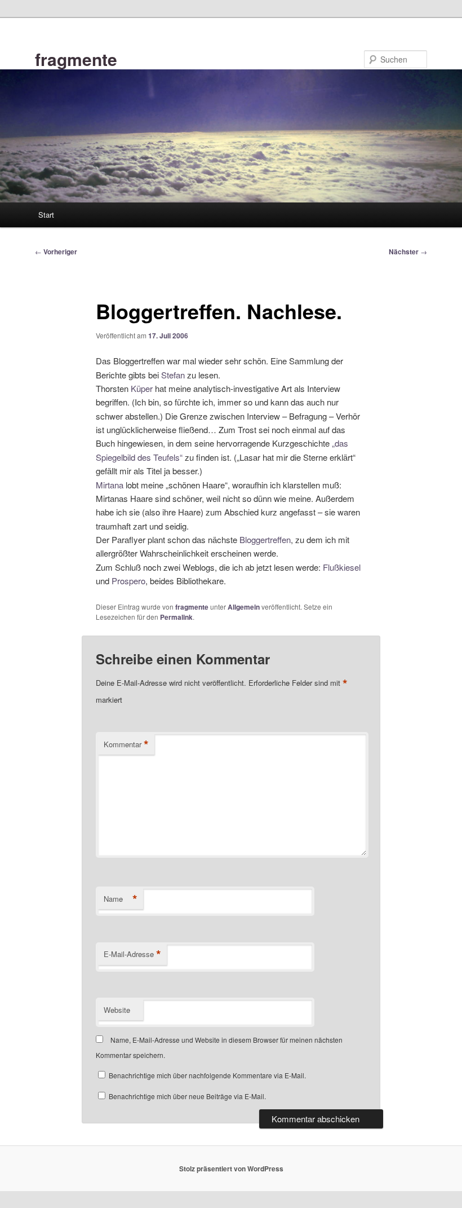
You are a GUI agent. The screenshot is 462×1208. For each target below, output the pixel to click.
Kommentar (126, 744)
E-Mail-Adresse (132, 954)
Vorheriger (56, 251)
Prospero (128, 581)
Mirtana (109, 485)
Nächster (408, 251)
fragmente (76, 59)
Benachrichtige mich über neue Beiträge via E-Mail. (187, 1096)
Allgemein (244, 607)
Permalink (176, 617)
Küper (142, 388)
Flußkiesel (342, 567)
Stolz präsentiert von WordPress (231, 1168)
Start (46, 214)
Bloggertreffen (265, 539)
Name (120, 899)
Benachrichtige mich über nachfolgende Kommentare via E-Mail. (207, 1075)
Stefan (173, 375)
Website (117, 1009)
